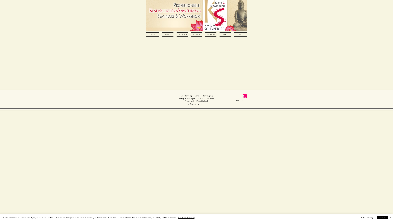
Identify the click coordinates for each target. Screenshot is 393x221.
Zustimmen (382, 218)
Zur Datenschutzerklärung (186, 218)
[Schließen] (390, 217)
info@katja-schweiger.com (196, 104)
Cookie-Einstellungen (367, 218)
